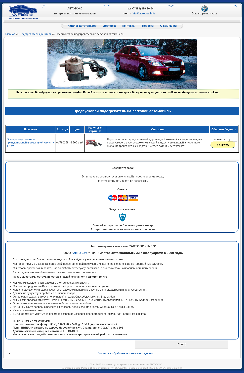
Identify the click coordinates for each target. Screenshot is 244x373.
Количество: (221, 139)
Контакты (128, 25)
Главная (10, 34)
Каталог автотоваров (82, 25)
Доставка (109, 25)
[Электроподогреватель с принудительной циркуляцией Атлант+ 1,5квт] (93, 150)
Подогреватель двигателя (35, 34)
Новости (148, 25)
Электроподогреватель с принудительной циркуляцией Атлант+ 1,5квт (30, 143)
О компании (168, 25)
